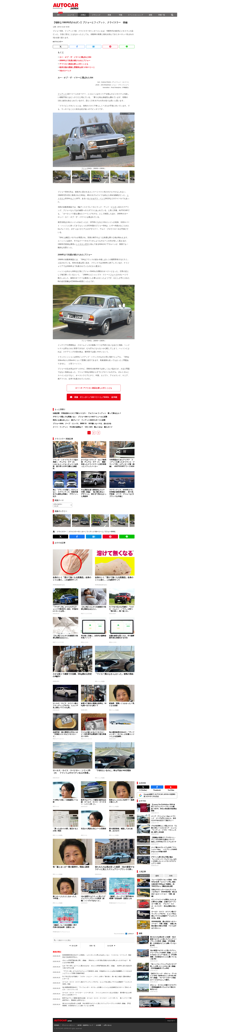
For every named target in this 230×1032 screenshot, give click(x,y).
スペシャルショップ (135, 15)
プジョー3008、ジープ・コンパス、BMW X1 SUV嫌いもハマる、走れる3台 (82, 423)
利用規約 (56, 1025)
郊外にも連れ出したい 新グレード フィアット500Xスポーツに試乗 (79, 420)
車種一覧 (161, 15)
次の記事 (110, 946)
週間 (157, 875)
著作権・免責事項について (85, 1025)
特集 (120, 15)
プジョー (84, 168)
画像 (109, 15)
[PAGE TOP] (171, 1020)
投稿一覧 (92, 946)
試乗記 (83, 15)
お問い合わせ (108, 1025)
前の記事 (74, 946)
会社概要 (98, 1025)
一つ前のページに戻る (63, 940)
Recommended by (119, 933)
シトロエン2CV (82, 244)
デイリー (143, 875)
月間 (170, 875)
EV (58, 15)
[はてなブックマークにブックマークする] (93, 46)
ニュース (70, 15)
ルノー (73, 198)
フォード (113, 275)
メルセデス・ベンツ (97, 198)
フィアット (62, 94)
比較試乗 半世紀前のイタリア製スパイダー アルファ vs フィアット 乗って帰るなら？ (87, 413)
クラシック (96, 15)
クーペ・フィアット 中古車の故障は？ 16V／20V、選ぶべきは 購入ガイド (82, 427)
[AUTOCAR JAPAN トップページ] (54, 531)
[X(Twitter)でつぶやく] (60, 46)
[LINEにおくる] (127, 46)
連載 (150, 15)
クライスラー (58, 41)
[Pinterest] (110, 46)
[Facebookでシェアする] (77, 46)
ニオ (114, 207)
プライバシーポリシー (68, 1025)
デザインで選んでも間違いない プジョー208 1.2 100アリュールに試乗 (80, 416)
